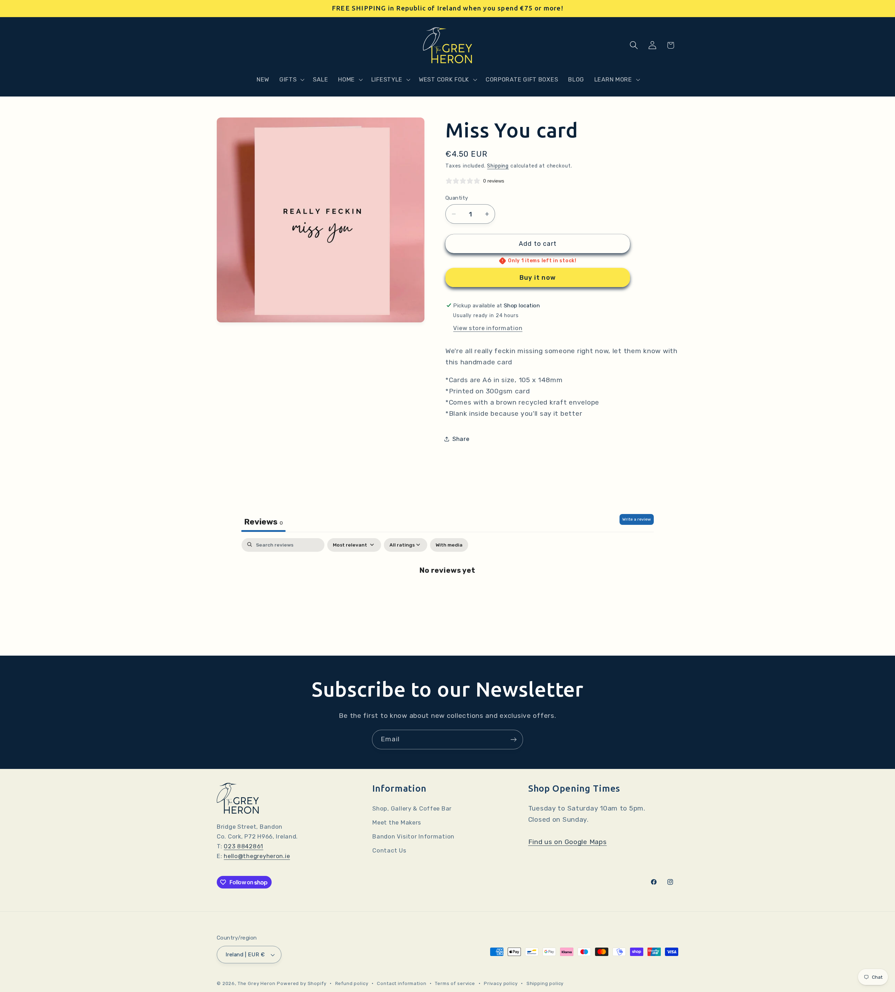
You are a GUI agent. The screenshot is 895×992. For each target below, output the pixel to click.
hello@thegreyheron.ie (257, 855)
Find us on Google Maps (567, 842)
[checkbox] (449, 545)
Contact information (401, 983)
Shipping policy (545, 983)
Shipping (498, 166)
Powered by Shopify (301, 983)
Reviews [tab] (263, 522)
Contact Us (389, 850)
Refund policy (351, 983)
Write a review (636, 519)
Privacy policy (501, 983)
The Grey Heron (256, 983)
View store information (487, 327)
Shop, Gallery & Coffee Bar (412, 808)
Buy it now (538, 277)
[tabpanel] (447, 593)
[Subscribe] (513, 739)
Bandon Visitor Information (413, 836)
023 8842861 (243, 846)
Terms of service (455, 983)
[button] (291, 79)
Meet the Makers (396, 822)
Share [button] (461, 438)
